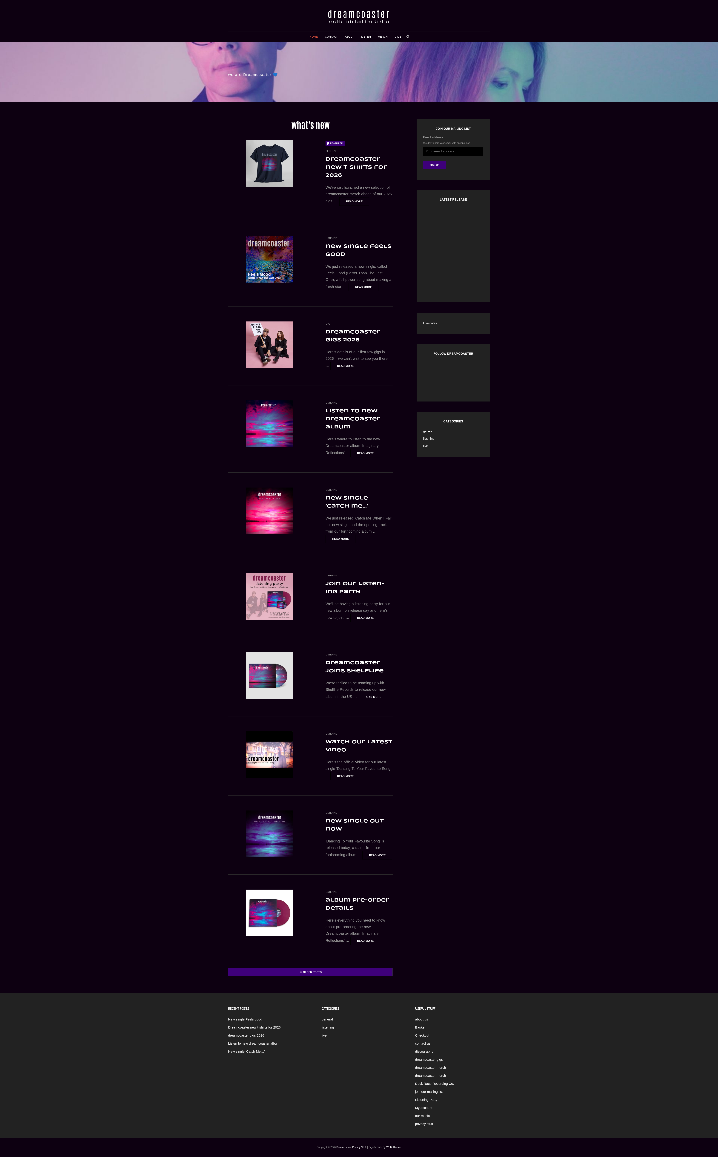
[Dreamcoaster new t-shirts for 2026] (269, 163)
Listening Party (426, 1100)
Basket (420, 1027)
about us (421, 1019)
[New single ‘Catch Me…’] (269, 511)
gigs (398, 36)
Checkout (422, 1035)
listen (366, 36)
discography (424, 1051)
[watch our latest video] (269, 754)
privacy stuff (424, 1124)
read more (357, 203)
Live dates (430, 323)
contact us (422, 1043)
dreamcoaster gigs (429, 1059)
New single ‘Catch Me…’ (246, 1051)
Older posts (312, 972)
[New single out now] (269, 833)
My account (423, 1108)
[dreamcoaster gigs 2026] (269, 344)
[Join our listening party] (269, 596)
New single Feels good (245, 1019)
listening (331, 238)
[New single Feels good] (269, 259)
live (328, 324)
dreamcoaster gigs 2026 (246, 1035)
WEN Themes (393, 1147)
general (331, 151)
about (349, 36)
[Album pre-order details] (269, 913)
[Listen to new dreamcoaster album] (269, 423)
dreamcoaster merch (430, 1067)
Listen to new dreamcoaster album (353, 419)
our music (422, 1116)
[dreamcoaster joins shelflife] (269, 675)
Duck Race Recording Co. (434, 1084)
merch (383, 36)
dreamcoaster (359, 13)
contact (331, 36)
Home (314, 36)
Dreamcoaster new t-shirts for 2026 (356, 167)
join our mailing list (429, 1092)
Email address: (433, 137)
